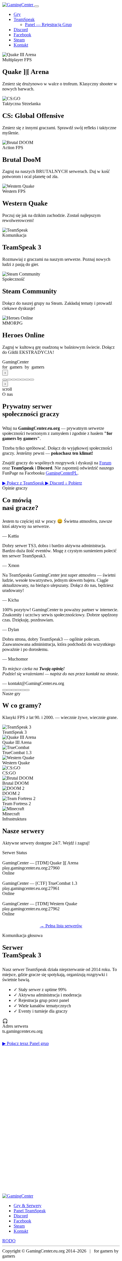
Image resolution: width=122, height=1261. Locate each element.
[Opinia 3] (13, 690)
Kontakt (21, 45)
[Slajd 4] (18, 379)
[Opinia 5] (22, 690)
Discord (21, 29)
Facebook (22, 34)
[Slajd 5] (22, 379)
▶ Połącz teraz (16, 1043)
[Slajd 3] (13, 379)
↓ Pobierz (73, 483)
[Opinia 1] (4, 690)
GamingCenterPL (61, 473)
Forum (105, 462)
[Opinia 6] (27, 690)
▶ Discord (55, 483)
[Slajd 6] (27, 379)
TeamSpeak (24, 19)
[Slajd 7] (32, 379)
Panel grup (39, 1043)
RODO (9, 1240)
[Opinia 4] (18, 690)
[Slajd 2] (9, 379)
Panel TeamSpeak (30, 1210)
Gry (17, 14)
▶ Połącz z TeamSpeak (23, 483)
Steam (19, 39)
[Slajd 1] (4, 379)
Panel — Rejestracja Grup (48, 24)
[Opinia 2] (9, 690)
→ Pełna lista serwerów (61, 925)
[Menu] (36, 6)
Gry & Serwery (27, 1205)
